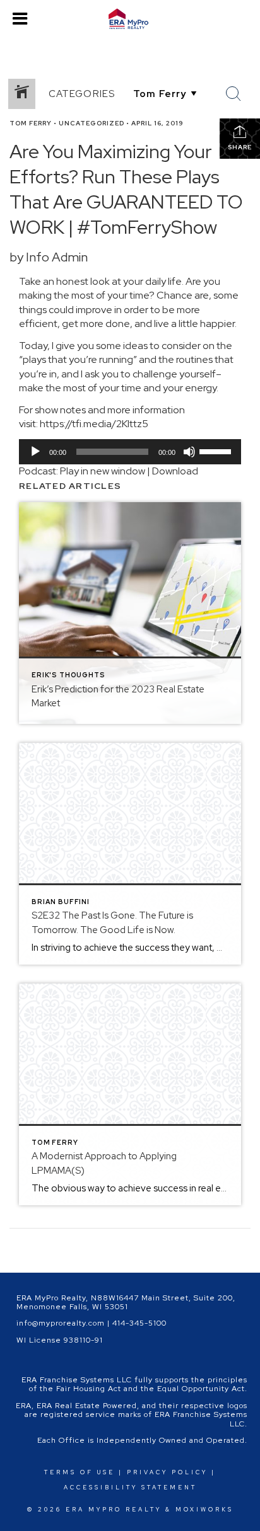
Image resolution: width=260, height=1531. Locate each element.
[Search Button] (233, 94)
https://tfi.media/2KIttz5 (94, 423)
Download (175, 471)
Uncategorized (91, 123)
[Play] (35, 451)
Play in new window (102, 471)
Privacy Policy (167, 1472)
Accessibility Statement (130, 1487)
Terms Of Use (79, 1472)
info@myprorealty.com (60, 1323)
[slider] (217, 450)
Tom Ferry (30, 123)
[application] (130, 451)
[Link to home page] (130, 19)
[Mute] (189, 451)
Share (240, 147)
